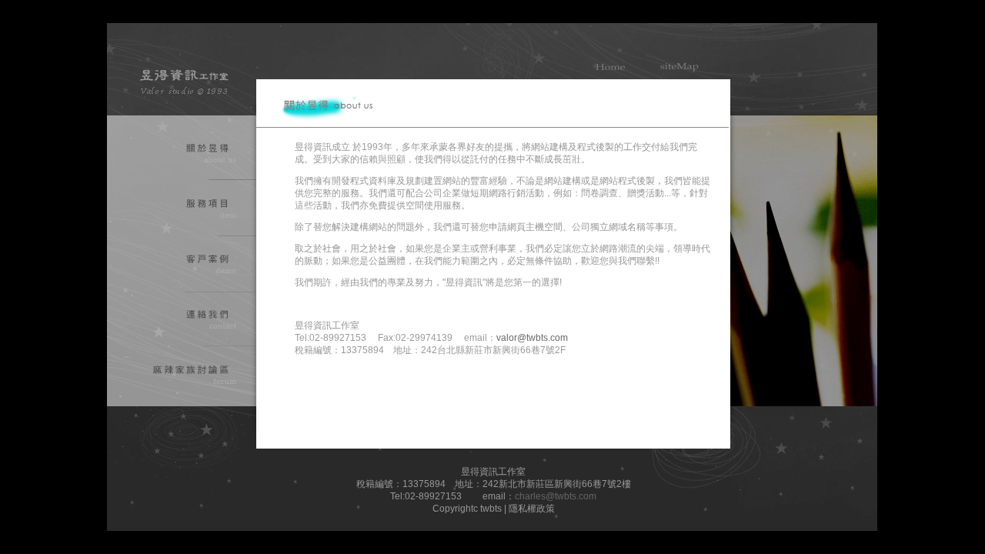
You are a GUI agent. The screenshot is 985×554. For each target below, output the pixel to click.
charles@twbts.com (555, 496)
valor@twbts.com (532, 337)
